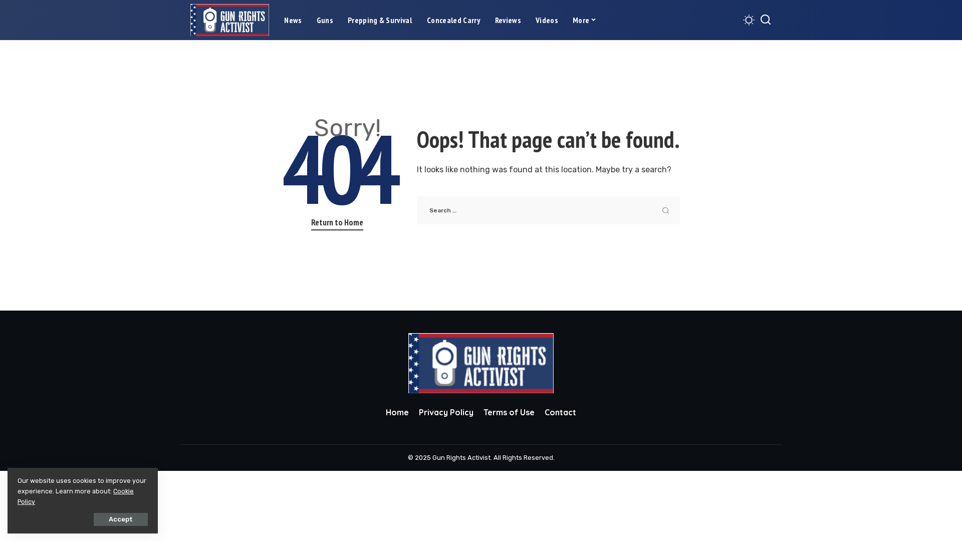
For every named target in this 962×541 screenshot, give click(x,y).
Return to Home (337, 222)
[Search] (766, 20)
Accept (121, 519)
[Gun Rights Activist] (229, 20)
